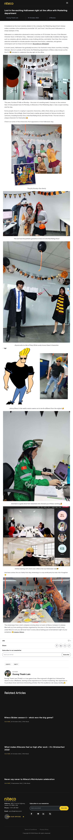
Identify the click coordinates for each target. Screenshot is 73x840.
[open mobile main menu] (67, 3)
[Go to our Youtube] (38, 814)
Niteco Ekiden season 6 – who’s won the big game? (28, 718)
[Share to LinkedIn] (61, 645)
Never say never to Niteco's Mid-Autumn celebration (29, 779)
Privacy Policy (44, 829)
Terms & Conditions (31, 829)
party (16, 664)
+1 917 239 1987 (14, 807)
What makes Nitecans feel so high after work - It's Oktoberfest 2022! (34, 748)
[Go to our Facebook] (31, 814)
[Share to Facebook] (56, 645)
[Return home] (8, 3)
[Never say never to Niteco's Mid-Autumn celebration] (36, 767)
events (8, 664)
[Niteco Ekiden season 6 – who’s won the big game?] (36, 706)
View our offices (14, 816)
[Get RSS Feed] (50, 814)
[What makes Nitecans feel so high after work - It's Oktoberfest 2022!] (36, 735)
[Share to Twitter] (65, 645)
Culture (7, 721)
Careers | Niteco (18, 632)
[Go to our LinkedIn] (43, 814)
